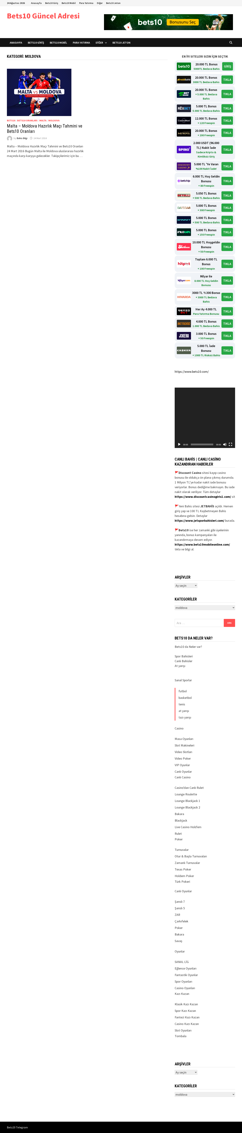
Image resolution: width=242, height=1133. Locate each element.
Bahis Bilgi (22, 138)
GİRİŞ (227, 66)
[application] (205, 418)
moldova (54, 120)
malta (42, 120)
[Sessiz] (225, 444)
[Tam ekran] (230, 444)
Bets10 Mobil (69, 3)
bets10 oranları (27, 120)
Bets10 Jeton (113, 3)
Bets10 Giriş (51, 3)
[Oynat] (179, 444)
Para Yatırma (86, 3)
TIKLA (227, 80)
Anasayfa (36, 3)
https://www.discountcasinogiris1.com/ (203, 497)
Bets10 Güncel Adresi (43, 16)
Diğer (100, 3)
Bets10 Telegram (17, 1127)
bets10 (11, 120)
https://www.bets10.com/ (192, 372)
